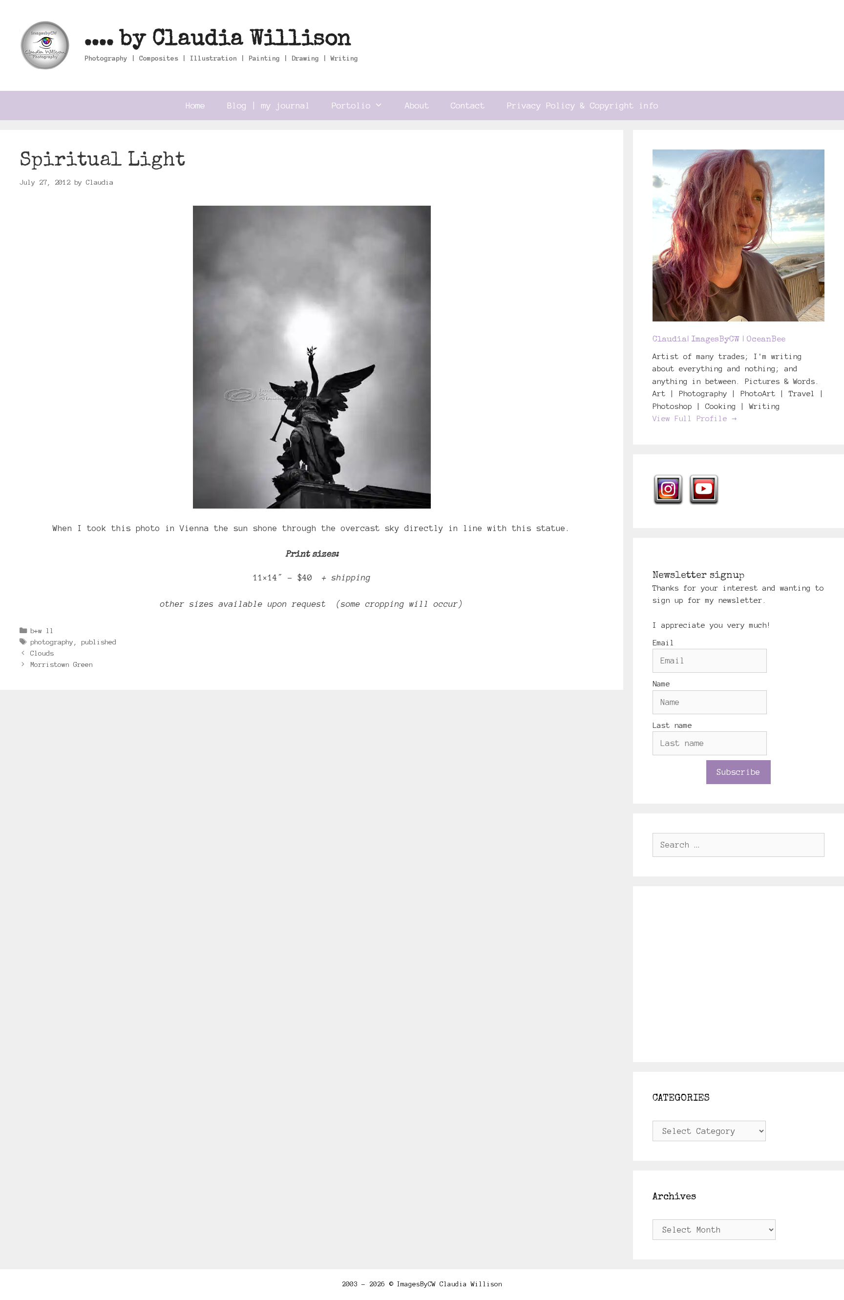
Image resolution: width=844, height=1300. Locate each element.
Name (661, 684)
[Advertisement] (738, 974)
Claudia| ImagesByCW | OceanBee (719, 340)
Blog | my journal (268, 105)
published (98, 642)
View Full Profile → (695, 418)
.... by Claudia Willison (217, 40)
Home (195, 105)
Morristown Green (61, 664)
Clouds (42, 653)
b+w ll (42, 631)
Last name (672, 725)
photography (51, 642)
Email (664, 643)
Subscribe (738, 771)
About (417, 105)
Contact (468, 105)
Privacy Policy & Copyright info (582, 105)
